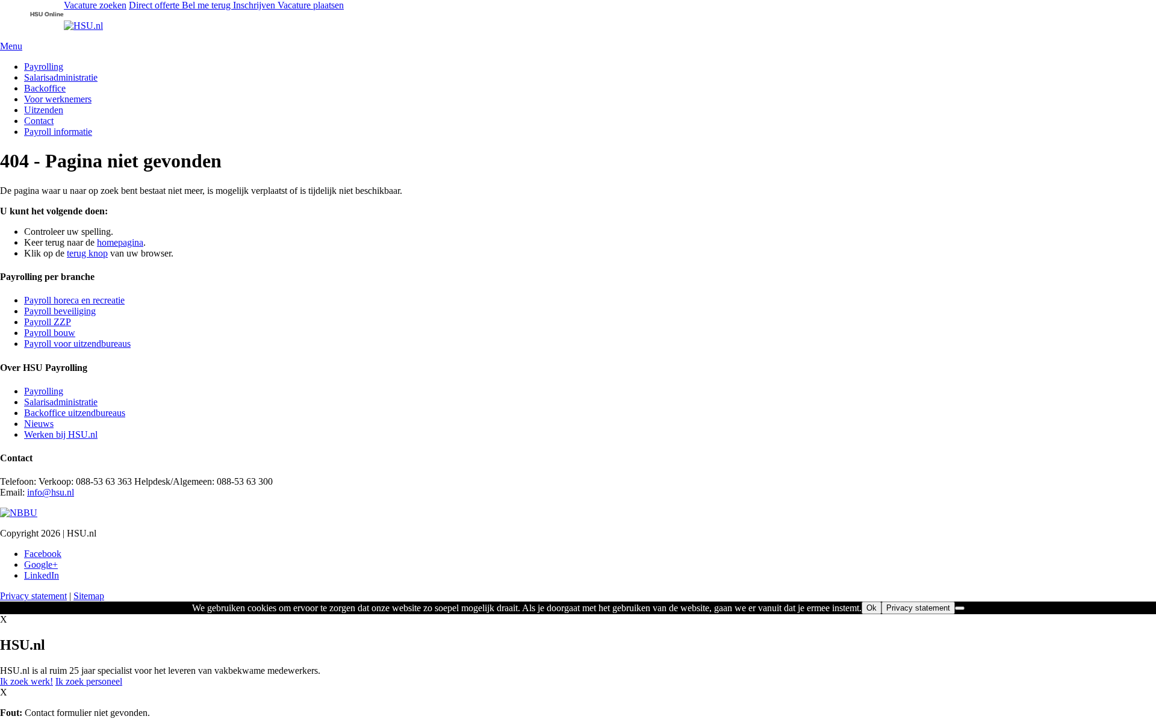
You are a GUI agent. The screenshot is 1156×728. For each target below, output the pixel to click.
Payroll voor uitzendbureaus (77, 343)
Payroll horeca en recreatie (74, 300)
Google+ (41, 564)
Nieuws (39, 423)
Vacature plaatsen (311, 5)
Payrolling (43, 66)
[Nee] (960, 608)
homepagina (120, 242)
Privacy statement (33, 596)
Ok (871, 607)
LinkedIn (41, 575)
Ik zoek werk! (26, 681)
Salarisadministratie (61, 77)
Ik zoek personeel (88, 681)
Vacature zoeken (95, 5)
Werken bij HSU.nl (61, 434)
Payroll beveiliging (60, 311)
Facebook (42, 554)
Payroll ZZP (47, 322)
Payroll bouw (49, 333)
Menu (11, 46)
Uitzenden (43, 110)
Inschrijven (255, 5)
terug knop (87, 253)
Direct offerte (155, 5)
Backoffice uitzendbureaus (74, 413)
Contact (39, 121)
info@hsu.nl (50, 492)
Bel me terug (207, 5)
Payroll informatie (58, 131)
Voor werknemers (58, 99)
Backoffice (45, 88)
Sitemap (88, 596)
